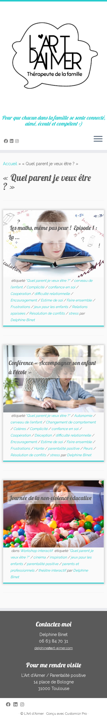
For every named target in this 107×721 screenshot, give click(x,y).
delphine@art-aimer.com (53, 648)
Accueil (10, 163)
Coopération (21, 294)
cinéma (40, 557)
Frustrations (20, 307)
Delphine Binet (22, 320)
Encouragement (24, 300)
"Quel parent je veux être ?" (48, 281)
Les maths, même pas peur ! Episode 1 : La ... (53, 232)
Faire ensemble (80, 300)
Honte (39, 448)
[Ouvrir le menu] (98, 139)
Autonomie (83, 416)
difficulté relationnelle (52, 294)
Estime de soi (52, 300)
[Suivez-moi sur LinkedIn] (12, 141)
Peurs (88, 448)
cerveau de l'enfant (26, 422)
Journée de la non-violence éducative (50, 498)
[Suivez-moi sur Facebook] (7, 141)
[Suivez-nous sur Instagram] (18, 141)
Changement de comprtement (71, 422)
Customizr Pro (76, 714)
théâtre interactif (52, 570)
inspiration (59, 557)
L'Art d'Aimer (34, 714)
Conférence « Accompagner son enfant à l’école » (52, 367)
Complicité (35, 287)
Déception (43, 435)
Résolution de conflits (47, 313)
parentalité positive (64, 448)
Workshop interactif (37, 551)
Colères (20, 429)
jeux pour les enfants (51, 307)
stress (74, 313)
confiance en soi (62, 287)
